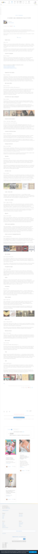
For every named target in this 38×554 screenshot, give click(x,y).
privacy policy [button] (24, 552)
